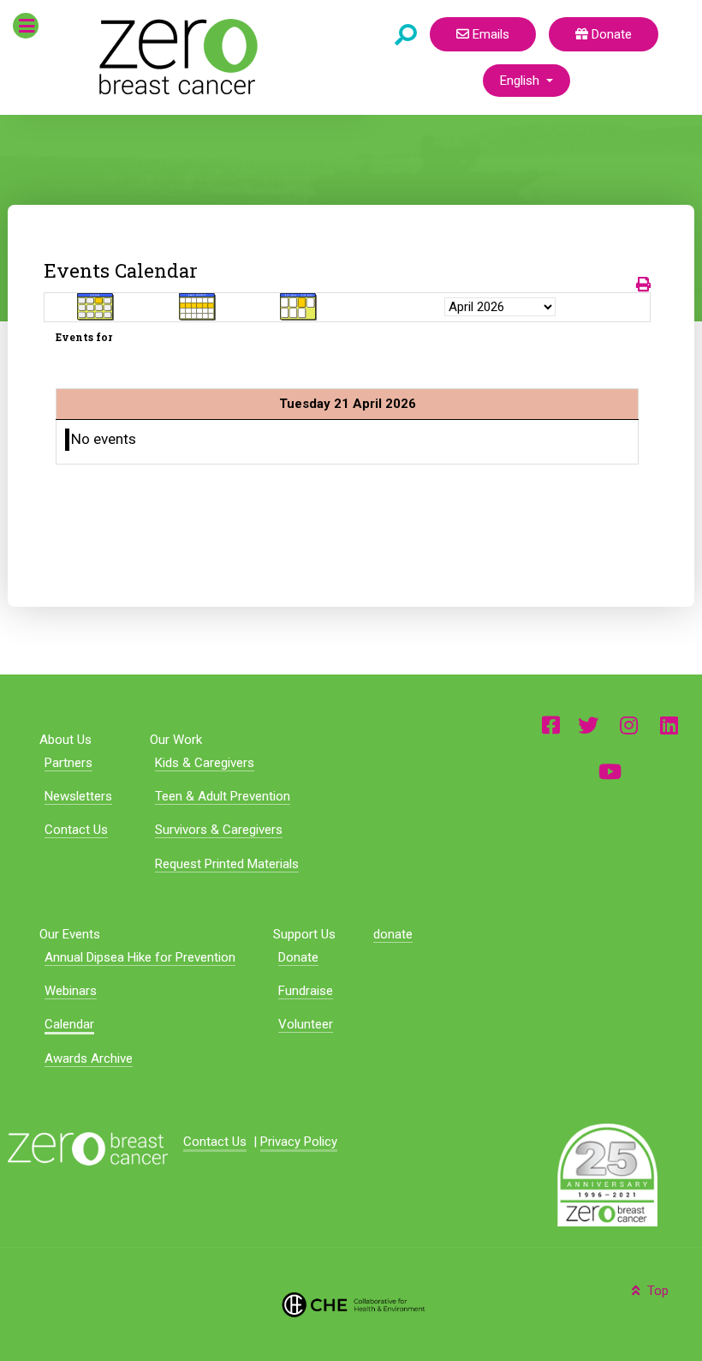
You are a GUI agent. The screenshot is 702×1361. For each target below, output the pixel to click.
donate (393, 934)
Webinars (71, 990)
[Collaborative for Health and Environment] (351, 1304)
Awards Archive (89, 1058)
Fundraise (305, 990)
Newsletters (78, 796)
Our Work (176, 739)
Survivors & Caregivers (219, 829)
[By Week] (198, 307)
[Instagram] (629, 724)
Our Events (69, 934)
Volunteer (305, 1024)
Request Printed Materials (227, 864)
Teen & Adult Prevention (222, 796)
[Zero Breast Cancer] (175, 56)
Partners (68, 762)
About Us (65, 739)
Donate (610, 34)
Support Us (304, 934)
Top (656, 1290)
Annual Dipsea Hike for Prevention (140, 957)
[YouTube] (610, 771)
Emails (489, 34)
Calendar (69, 1024)
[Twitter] (588, 724)
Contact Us (76, 829)
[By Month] (96, 307)
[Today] (299, 307)
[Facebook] (550, 724)
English (521, 80)
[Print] (643, 284)
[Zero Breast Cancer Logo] (87, 1149)
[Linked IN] (669, 724)
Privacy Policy (298, 1141)
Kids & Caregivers (204, 762)
